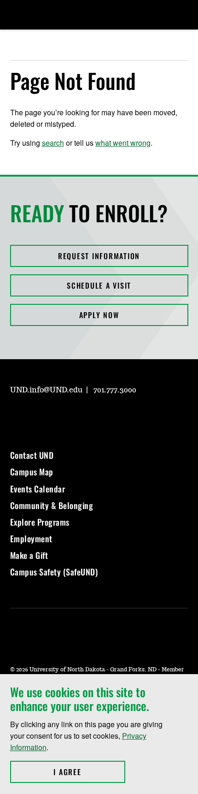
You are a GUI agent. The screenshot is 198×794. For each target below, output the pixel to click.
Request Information (99, 255)
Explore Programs (40, 522)
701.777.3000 (114, 390)
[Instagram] (16, 416)
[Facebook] (38, 416)
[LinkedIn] (60, 416)
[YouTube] (82, 416)
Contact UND (32, 455)
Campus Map (31, 472)
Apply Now (99, 314)
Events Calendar (37, 489)
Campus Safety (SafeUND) (54, 572)
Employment (31, 539)
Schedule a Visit (99, 285)
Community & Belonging (51, 505)
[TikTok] (105, 416)
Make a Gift (29, 555)
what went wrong (123, 142)
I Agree (89, 771)
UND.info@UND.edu (46, 390)
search (53, 142)
